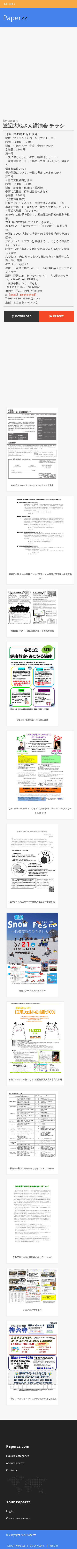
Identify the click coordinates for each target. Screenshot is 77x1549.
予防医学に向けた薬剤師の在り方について (32, 1257)
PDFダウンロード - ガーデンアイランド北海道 (32, 485)
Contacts (11, 1470)
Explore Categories (17, 1456)
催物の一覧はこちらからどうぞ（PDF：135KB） (32, 1168)
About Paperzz (15, 1463)
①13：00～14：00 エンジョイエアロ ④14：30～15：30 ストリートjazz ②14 (40, 810)
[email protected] (23, 294)
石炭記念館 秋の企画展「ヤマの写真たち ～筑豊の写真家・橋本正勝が (40, 576)
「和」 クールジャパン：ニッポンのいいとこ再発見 (32, 1398)
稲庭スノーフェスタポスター (32, 990)
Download (23, 316)
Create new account (18, 1518)
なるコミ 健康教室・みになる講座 (32, 719)
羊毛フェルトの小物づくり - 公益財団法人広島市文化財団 (35, 1079)
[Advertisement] (38, 73)
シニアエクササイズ (32, 1309)
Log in (10, 1511)
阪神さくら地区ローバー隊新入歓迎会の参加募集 (32, 901)
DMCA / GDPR (37, 1545)
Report (58, 316)
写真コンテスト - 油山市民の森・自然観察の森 (32, 630)
